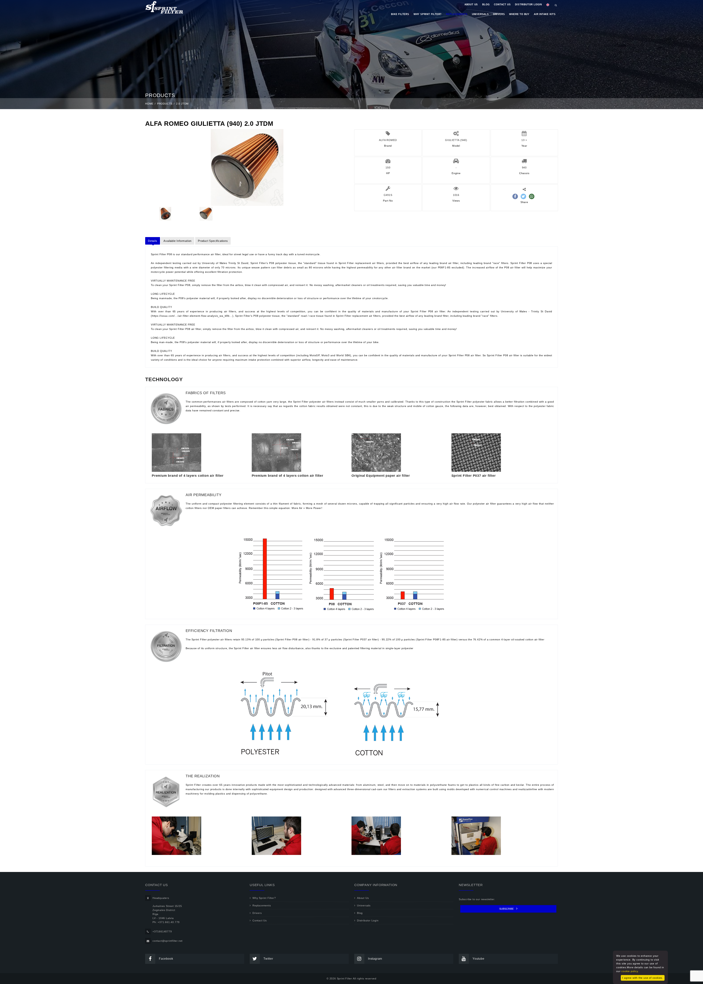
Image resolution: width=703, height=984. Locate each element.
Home (149, 103)
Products (164, 103)
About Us (471, 4)
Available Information (177, 240)
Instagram (375, 958)
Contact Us (502, 4)
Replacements (457, 14)
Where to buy (519, 14)
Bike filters (400, 14)
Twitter (268, 958)
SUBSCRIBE (506, 908)
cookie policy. (630, 971)
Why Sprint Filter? (428, 14)
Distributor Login (528, 4)
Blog (486, 4)
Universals (480, 14)
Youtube (478, 958)
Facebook (166, 958)
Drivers (499, 14)
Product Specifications (213, 240)
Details (152, 240)
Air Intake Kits (545, 14)
